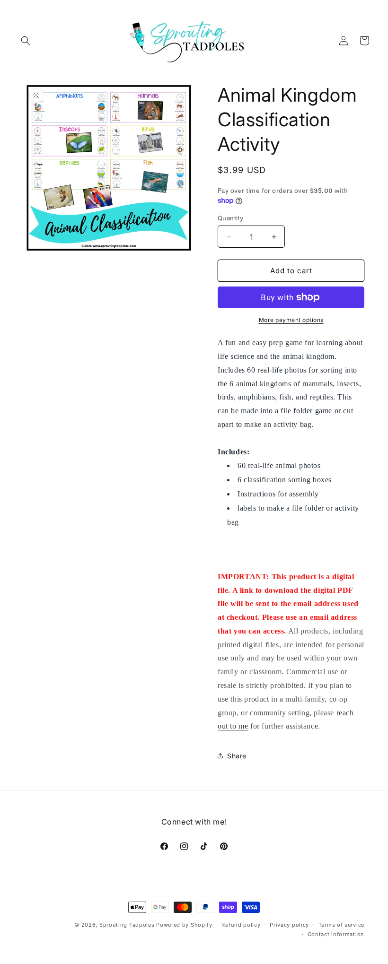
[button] (25, 40)
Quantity (230, 218)
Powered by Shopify (184, 924)
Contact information (336, 934)
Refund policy (240, 924)
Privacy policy (289, 924)
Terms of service (341, 924)
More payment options (291, 319)
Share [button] (237, 756)
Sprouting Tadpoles (127, 924)
